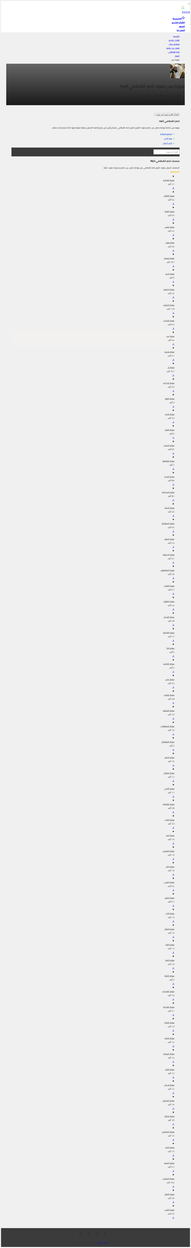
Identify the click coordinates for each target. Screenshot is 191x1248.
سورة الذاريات (168, 383)
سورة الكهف (168, 305)
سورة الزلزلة (169, 976)
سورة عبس (169, 679)
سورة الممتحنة (168, 523)
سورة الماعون (168, 1101)
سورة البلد (170, 835)
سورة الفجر (169, 820)
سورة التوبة (169, 211)
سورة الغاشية (168, 804)
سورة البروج (169, 757)
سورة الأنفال (168, 196)
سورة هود (170, 243)
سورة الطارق (169, 773)
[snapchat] (187, 12)
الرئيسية (176, 36)
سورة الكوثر (169, 1116)
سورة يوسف (169, 258)
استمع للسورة (166, 134)
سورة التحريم (169, 617)
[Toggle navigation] (189, 3)
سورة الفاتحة (168, 180)
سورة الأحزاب (168, 321)
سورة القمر (169, 430)
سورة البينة (169, 960)
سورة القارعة (168, 1007)
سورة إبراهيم (168, 289)
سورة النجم (169, 414)
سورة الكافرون (168, 1132)
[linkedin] (89, 1233)
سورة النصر (169, 1147)
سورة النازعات (168, 664)
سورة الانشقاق (167, 742)
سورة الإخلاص (168, 1179)
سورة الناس (169, 1210)
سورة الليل (170, 867)
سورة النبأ (170, 648)
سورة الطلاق (168, 601)
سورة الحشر (169, 508)
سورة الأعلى (169, 789)
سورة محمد (169, 352)
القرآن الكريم (174, 40)
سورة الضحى (168, 882)
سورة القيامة (168, 633)
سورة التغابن (169, 586)
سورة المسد (169, 1163)
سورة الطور (169, 399)
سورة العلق (169, 929)
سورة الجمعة (168, 555)
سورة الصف (169, 539)
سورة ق (170, 367)
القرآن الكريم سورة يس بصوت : (167, 115)
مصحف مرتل (174, 44)
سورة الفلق (169, 1194)
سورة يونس (169, 227)
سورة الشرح (169, 898)
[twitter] (185, 12)
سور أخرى (168, 138)
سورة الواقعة (168, 461)
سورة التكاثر (169, 1023)
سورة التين (170, 913)
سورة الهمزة (168, 1054)
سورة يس (170, 336)
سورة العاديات (168, 991)
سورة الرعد (169, 274)
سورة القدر (169, 945)
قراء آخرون (167, 143)
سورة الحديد (169, 477)
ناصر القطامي (174, 52)
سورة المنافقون (167, 570)
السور (177, 56)
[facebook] (183, 12)
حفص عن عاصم (173, 48)
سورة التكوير (169, 695)
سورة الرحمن (168, 445)
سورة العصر (169, 1038)
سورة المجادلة (168, 492)
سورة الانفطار (168, 711)
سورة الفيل (169, 1069)
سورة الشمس (168, 851)
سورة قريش (169, 1085)
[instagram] (189, 12)
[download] (173, 188)
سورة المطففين (167, 726)
